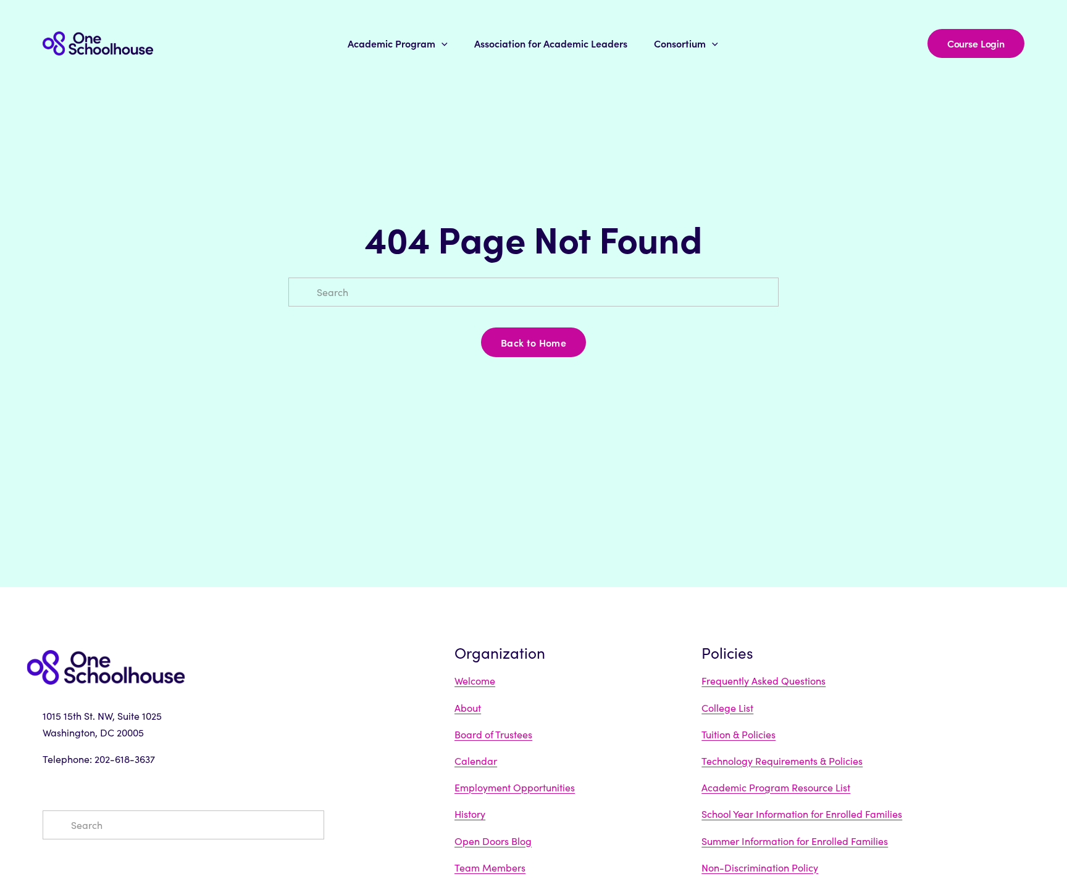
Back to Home (533, 342)
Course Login (976, 43)
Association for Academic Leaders (550, 43)
